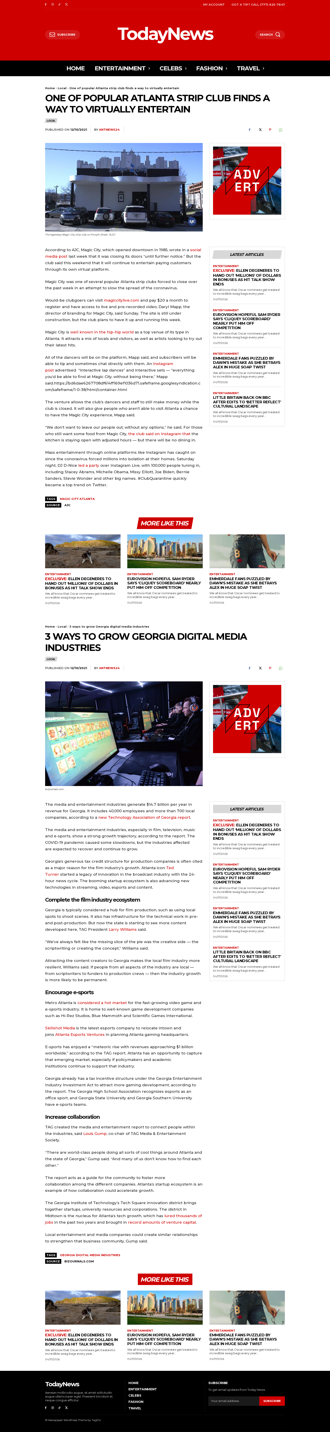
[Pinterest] (270, 129)
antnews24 (109, 129)
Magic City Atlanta (77, 499)
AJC (67, 505)
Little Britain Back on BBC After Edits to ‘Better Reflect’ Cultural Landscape (247, 401)
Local (62, 88)
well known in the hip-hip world (102, 332)
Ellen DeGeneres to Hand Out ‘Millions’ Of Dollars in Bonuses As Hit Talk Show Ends (247, 277)
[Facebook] (45, 4)
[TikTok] (59, 4)
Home (50, 88)
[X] (66, 4)
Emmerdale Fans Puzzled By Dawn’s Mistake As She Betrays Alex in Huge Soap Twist (246, 362)
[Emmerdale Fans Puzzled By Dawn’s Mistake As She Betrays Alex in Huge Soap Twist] (247, 551)
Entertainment (226, 266)
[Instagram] (52, 4)
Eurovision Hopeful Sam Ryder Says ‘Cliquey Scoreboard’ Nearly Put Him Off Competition (246, 321)
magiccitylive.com (121, 300)
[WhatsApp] (280, 129)
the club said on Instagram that (159, 434)
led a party (88, 465)
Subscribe (272, 1401)
